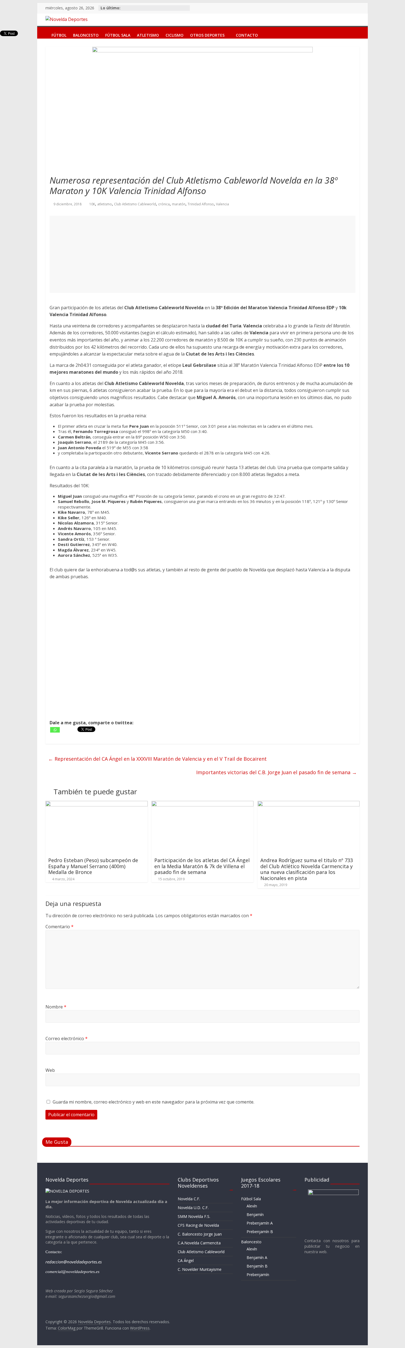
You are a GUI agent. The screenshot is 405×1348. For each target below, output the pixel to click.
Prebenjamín (258, 1274)
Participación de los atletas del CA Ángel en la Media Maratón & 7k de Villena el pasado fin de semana (202, 866)
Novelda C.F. (189, 1198)
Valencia (222, 204)
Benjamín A (257, 1257)
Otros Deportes (207, 34)
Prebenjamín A (260, 1223)
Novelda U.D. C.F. (193, 1207)
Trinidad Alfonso (201, 204)
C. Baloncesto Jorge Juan (200, 1234)
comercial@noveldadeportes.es (72, 1271)
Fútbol (59, 34)
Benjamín (255, 1214)
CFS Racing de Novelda (198, 1225)
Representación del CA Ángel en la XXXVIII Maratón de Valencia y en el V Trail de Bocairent (157, 758)
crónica (164, 204)
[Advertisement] (202, 254)
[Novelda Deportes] (42, 31)
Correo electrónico (66, 1038)
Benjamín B (257, 1266)
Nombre (55, 1007)
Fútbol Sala (117, 34)
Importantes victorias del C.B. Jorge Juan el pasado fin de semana (276, 772)
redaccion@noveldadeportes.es (73, 1261)
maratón (178, 204)
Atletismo (148, 34)
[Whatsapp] (55, 730)
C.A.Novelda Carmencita (199, 1242)
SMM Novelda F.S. (194, 1216)
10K (92, 204)
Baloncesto (86, 34)
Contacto (247, 34)
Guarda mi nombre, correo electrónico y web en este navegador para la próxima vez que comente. (153, 1102)
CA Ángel (186, 1260)
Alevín (252, 1206)
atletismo (104, 204)
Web (50, 1070)
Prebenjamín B (260, 1231)
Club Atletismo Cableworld (135, 204)
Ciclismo (174, 34)
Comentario (59, 927)
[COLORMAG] (67, 1191)
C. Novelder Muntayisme (200, 1269)
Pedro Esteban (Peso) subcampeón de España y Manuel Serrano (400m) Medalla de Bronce (93, 866)
